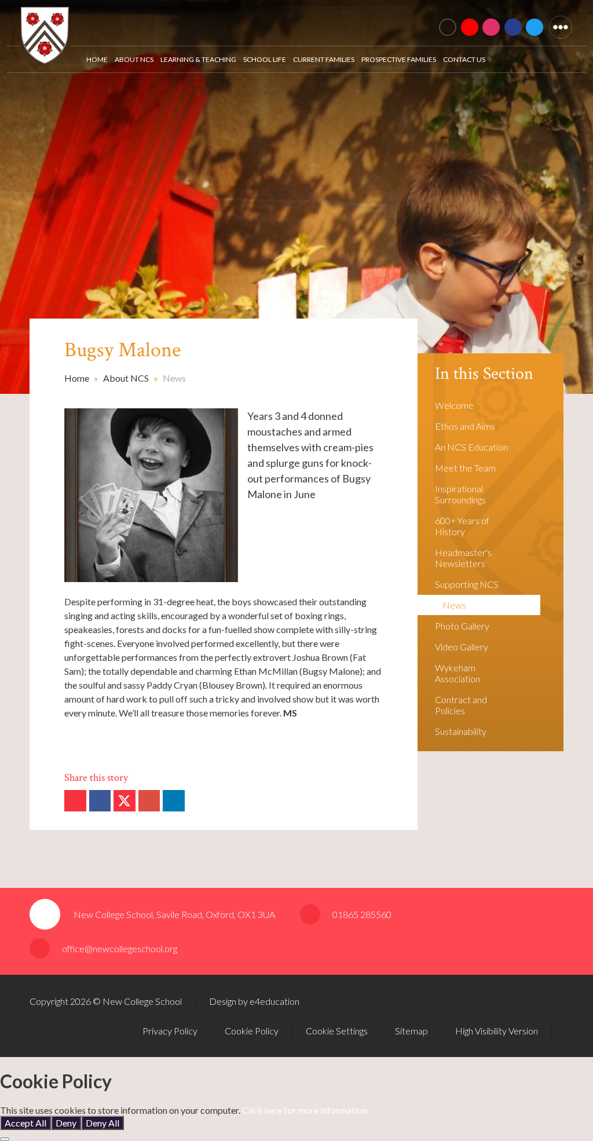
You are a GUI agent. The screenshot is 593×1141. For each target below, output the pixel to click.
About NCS (126, 377)
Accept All (25, 1122)
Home (76, 377)
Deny (66, 1122)
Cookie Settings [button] (337, 1030)
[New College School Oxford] (180, 20)
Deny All (102, 1122)
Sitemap (411, 1030)
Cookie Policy (252, 1030)
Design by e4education (254, 1001)
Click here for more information (304, 1110)
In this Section (484, 374)
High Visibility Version (496, 1030)
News (174, 377)
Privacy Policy (169, 1030)
